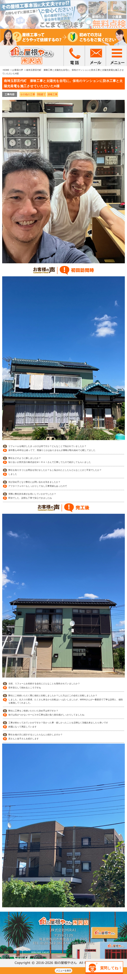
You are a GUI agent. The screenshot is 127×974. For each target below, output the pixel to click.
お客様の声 (17, 70)
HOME (6, 70)
